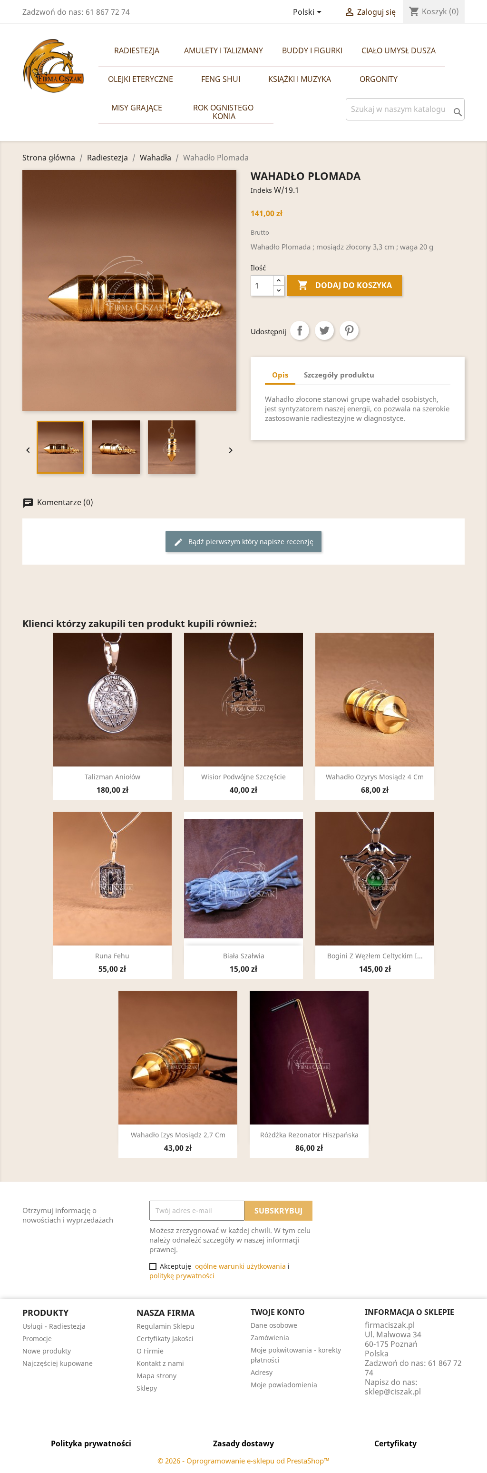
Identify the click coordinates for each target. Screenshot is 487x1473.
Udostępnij (299, 330)
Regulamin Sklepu (165, 1326)
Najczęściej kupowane (57, 1363)
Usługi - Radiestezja (54, 1326)
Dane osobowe (274, 1325)
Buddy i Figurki (312, 50)
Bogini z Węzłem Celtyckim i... (375, 955)
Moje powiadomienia (284, 1384)
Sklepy (146, 1388)
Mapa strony (156, 1375)
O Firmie (150, 1350)
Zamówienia (270, 1337)
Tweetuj (324, 330)
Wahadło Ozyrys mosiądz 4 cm (375, 776)
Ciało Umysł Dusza (398, 50)
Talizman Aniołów (112, 776)
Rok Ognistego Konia (224, 111)
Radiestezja (136, 50)
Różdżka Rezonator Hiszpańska (309, 1134)
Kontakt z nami (160, 1363)
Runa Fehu (112, 955)
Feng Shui (220, 79)
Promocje (37, 1338)
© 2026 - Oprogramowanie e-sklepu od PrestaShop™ (243, 1460)
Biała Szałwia (243, 955)
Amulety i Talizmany (223, 50)
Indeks (261, 190)
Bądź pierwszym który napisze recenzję (243, 542)
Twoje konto (278, 1312)
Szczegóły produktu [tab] (339, 374)
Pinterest (349, 330)
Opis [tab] (280, 374)
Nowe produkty (46, 1350)
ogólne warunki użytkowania (240, 1266)
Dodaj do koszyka (344, 285)
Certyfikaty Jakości (165, 1338)
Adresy (262, 1372)
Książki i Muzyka (299, 79)
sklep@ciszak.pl (393, 1391)
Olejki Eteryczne (140, 79)
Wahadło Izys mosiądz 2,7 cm (178, 1134)
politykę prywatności (181, 1275)
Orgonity (379, 79)
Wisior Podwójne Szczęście (243, 776)
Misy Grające (136, 107)
